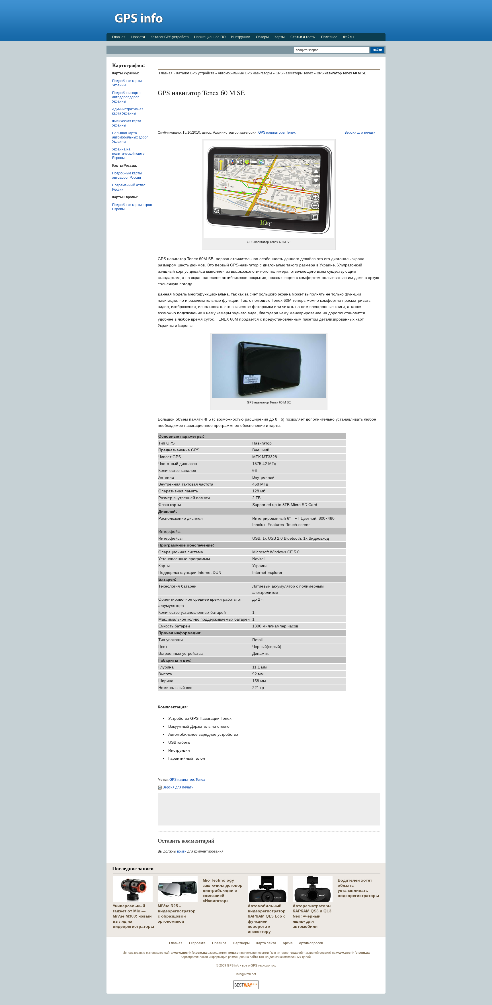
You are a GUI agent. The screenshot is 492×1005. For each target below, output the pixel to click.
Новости (138, 37)
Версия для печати (360, 132)
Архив (287, 943)
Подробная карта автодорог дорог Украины (126, 97)
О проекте (197, 943)
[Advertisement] (282, 16)
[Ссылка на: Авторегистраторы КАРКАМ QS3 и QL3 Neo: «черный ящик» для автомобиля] (313, 900)
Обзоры (262, 37)
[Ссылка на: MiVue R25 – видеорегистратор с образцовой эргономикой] (178, 900)
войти (181, 851)
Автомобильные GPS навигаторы (245, 73)
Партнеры (241, 943)
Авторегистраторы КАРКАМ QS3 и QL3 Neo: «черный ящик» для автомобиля (312, 916)
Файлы (348, 37)
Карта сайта (266, 943)
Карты (279, 37)
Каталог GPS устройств (169, 37)
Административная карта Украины (128, 111)
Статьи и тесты (302, 37)
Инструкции (240, 37)
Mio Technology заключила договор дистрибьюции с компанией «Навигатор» (223, 890)
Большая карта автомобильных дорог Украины (130, 137)
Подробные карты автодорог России (127, 175)
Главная (119, 37)
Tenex (200, 780)
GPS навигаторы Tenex (294, 73)
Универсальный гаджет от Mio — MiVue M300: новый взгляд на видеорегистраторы (133, 916)
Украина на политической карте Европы (128, 153)
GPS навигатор (181, 780)
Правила (219, 943)
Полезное (329, 37)
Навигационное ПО (210, 37)
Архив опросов (311, 943)
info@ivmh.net (246, 974)
